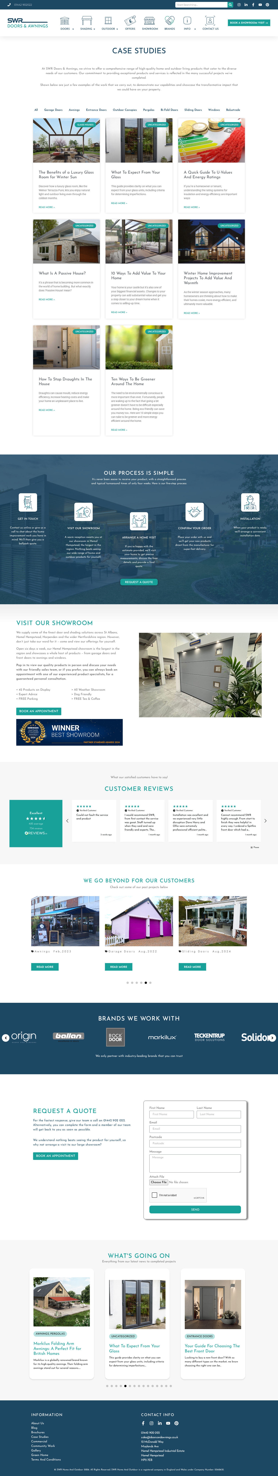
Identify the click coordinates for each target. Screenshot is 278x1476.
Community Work (43, 1446)
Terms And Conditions (46, 1459)
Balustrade (233, 110)
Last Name (204, 1108)
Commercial (39, 1441)
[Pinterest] (176, 1423)
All (36, 110)
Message (155, 1151)
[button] (143, 683)
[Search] (230, 5)
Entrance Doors (96, 110)
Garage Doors (53, 110)
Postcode (155, 1137)
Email (153, 1122)
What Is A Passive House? (62, 273)
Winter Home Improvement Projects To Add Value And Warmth (208, 278)
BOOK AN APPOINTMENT (38, 711)
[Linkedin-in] (160, 1423)
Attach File (156, 1176)
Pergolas (148, 110)
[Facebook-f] (143, 1423)
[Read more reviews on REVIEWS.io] (36, 833)
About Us (37, 1423)
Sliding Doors (193, 110)
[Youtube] (168, 1423)
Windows (214, 110)
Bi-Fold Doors (169, 110)
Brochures (38, 1432)
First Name (157, 1108)
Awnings (74, 110)
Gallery (36, 1450)
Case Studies (40, 1437)
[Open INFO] (195, 29)
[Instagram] (151, 1423)
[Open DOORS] (73, 29)
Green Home (39, 1455)
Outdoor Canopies (125, 110)
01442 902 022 (114, 1120)
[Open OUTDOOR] (117, 29)
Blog (34, 1427)
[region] (166, 821)
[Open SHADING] (94, 29)
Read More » (47, 207)
